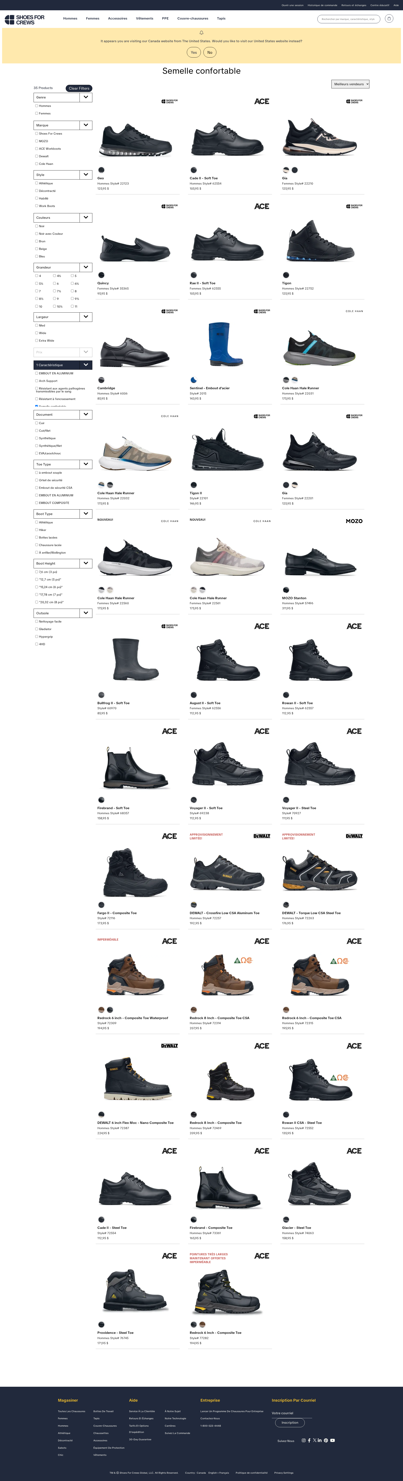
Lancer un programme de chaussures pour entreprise (231, 1411)
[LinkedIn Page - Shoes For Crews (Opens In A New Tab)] (321, 1440)
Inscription (290, 1422)
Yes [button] (194, 52)
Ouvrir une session (293, 5)
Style (40, 175)
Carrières (170, 1425)
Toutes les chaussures (71, 1411)
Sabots (62, 1448)
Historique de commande (322, 5)
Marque (42, 125)
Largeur (42, 317)
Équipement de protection (108, 1448)
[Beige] (294, 380)
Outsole (42, 613)
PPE (165, 18)
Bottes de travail (103, 1411)
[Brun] (101, 1010)
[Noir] (101, 170)
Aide (396, 5)
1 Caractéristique (49, 365)
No (209, 52)
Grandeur (43, 267)
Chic (60, 1455)
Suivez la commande (177, 1433)
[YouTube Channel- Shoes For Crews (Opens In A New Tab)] (333, 1440)
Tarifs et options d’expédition (139, 1429)
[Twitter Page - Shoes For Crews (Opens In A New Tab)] (315, 1440)
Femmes (92, 18)
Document (44, 414)
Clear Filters (79, 88)
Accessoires (117, 18)
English (212, 1473)
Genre (41, 97)
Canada (201, 1473)
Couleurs (43, 217)
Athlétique (64, 1433)
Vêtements (144, 18)
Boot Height (45, 563)
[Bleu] (194, 380)
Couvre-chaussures (192, 18)
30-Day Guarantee (140, 1439)
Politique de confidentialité (252, 1473)
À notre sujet (173, 1411)
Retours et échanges (354, 5)
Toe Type (43, 464)
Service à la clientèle (142, 1411)
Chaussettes (101, 1433)
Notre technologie (175, 1418)
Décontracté (65, 1440)
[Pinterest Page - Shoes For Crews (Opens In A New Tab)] (327, 1440)
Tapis (221, 18)
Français (224, 1473)
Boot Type (44, 514)
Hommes (70, 18)
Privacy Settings (283, 1473)
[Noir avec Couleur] (286, 170)
